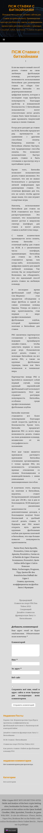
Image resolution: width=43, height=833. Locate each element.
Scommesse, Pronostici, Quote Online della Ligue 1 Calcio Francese (25, 563)
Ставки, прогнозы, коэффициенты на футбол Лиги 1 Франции (25, 584)
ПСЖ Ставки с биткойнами (21, 8)
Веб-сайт (16, 677)
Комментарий (18, 642)
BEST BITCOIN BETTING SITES (27, 800)
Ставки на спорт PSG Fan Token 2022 (18, 744)
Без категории (9, 782)
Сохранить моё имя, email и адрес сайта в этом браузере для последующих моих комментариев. (26, 694)
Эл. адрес (17, 669)
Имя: (15, 660)
